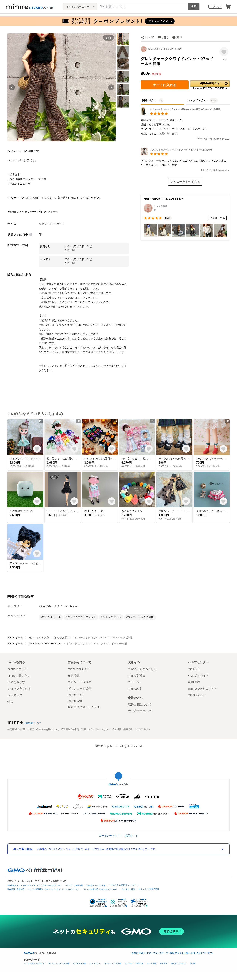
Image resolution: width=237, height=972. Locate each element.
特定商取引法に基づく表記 (20, 729)
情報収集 (139, 963)
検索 (193, 6)
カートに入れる (164, 85)
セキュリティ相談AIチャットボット (124, 885)
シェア (149, 37)
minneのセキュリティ (202, 688)
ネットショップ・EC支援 (58, 963)
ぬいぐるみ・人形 (49, 606)
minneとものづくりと (142, 669)
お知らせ (194, 669)
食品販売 (73, 675)
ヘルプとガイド (198, 675)
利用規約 (194, 682)
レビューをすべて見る (185, 181)
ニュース (134, 682)
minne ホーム (15, 637)
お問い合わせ (197, 695)
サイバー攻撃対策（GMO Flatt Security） (100, 889)
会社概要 (116, 729)
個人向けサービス (178, 963)
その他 (192, 963)
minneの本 (135, 688)
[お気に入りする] (224, 51)
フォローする (217, 217)
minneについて (17, 669)
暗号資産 (163, 963)
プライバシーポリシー (99, 729)
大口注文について (140, 711)
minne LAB (75, 700)
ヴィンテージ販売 (79, 682)
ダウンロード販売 (79, 688)
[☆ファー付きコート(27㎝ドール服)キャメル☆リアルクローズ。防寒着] (180, 113)
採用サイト (131, 835)
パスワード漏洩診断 (74, 885)
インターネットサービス (34, 963)
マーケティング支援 (112, 963)
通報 (179, 37)
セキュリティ (95, 963)
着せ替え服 (70, 606)
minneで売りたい (79, 669)
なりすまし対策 (128, 889)
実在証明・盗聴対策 (15, 889)
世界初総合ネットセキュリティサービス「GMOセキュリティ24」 (34, 885)
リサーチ (128, 963)
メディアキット (142, 729)
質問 (165, 37)
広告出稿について (140, 704)
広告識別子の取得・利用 (73, 729)
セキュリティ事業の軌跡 (149, 889)
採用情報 (127, 729)
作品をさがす (16, 682)
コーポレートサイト (110, 835)
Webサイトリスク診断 (96, 885)
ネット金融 (151, 963)
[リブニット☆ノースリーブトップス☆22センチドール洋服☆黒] (176, 154)
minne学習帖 (136, 675)
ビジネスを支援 (79, 963)
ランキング (14, 695)
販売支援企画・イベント (84, 706)
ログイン (215, 6)
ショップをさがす (19, 688)
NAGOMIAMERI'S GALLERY (165, 48)
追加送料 (79, 246)
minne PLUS (76, 694)
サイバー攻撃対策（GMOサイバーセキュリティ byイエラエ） (53, 889)
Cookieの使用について (47, 729)
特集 (10, 701)
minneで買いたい (18, 675)
